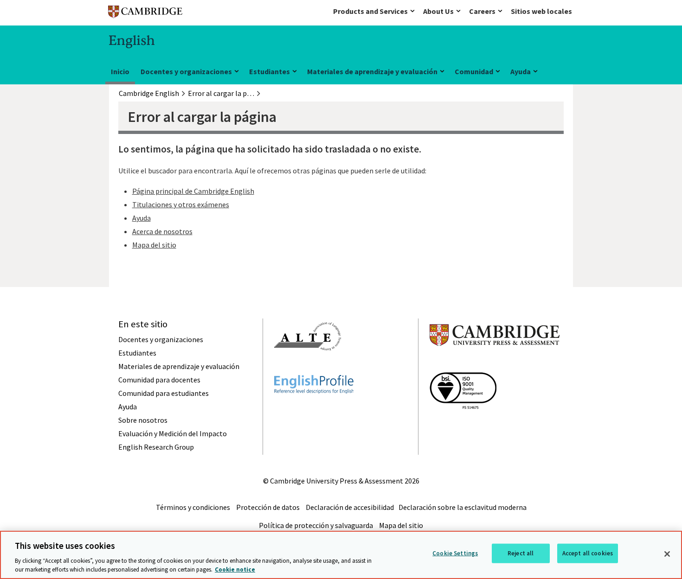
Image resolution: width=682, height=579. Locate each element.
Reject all (521, 553)
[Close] (667, 554)
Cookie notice (235, 569)
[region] (341, 555)
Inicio (120, 71)
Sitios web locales (541, 11)
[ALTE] (307, 367)
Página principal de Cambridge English (193, 191)
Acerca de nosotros (162, 231)
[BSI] (463, 425)
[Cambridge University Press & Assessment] (495, 364)
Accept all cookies (587, 553)
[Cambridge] (145, 14)
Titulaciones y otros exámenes (180, 204)
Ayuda (520, 71)
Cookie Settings (455, 553)
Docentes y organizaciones (186, 71)
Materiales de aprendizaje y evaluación (372, 71)
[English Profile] (314, 410)
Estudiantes (269, 71)
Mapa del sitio (154, 244)
